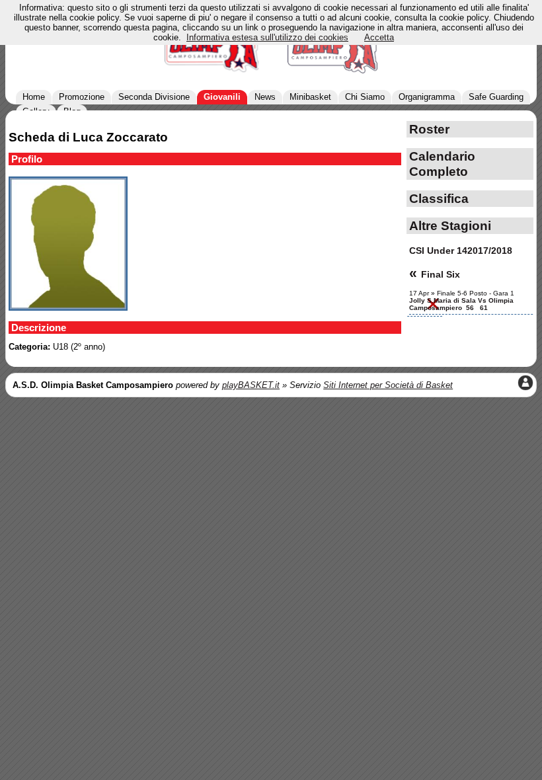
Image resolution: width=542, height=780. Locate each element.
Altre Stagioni (450, 225)
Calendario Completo (442, 163)
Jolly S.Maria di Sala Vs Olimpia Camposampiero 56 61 (461, 304)
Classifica (439, 198)
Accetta (379, 37)
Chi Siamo (365, 97)
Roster (429, 129)
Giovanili (222, 97)
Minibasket (310, 97)
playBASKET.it (251, 385)
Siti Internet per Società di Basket (388, 385)
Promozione (81, 97)
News (265, 97)
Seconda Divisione (154, 97)
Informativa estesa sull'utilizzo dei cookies (267, 37)
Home (33, 97)
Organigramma (427, 97)
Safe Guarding (496, 97)
